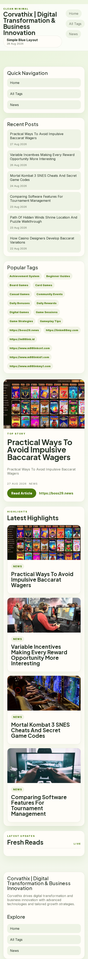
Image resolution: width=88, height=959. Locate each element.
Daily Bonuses (20, 303)
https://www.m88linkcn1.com (30, 348)
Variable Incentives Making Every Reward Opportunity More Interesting (39, 655)
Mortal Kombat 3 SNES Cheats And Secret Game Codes (40, 730)
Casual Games (19, 294)
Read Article (21, 493)
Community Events (49, 294)
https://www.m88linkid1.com (29, 357)
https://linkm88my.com (62, 330)
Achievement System (24, 276)
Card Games (43, 285)
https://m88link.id (22, 339)
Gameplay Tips (50, 321)
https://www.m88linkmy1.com (30, 366)
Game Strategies (21, 321)
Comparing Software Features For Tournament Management (39, 805)
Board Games (19, 285)
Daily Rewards (46, 303)
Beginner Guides (58, 276)
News (73, 34)
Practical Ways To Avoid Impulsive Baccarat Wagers (42, 579)
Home (73, 13)
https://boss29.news (24, 330)
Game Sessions (47, 312)
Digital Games (19, 312)
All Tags (75, 24)
